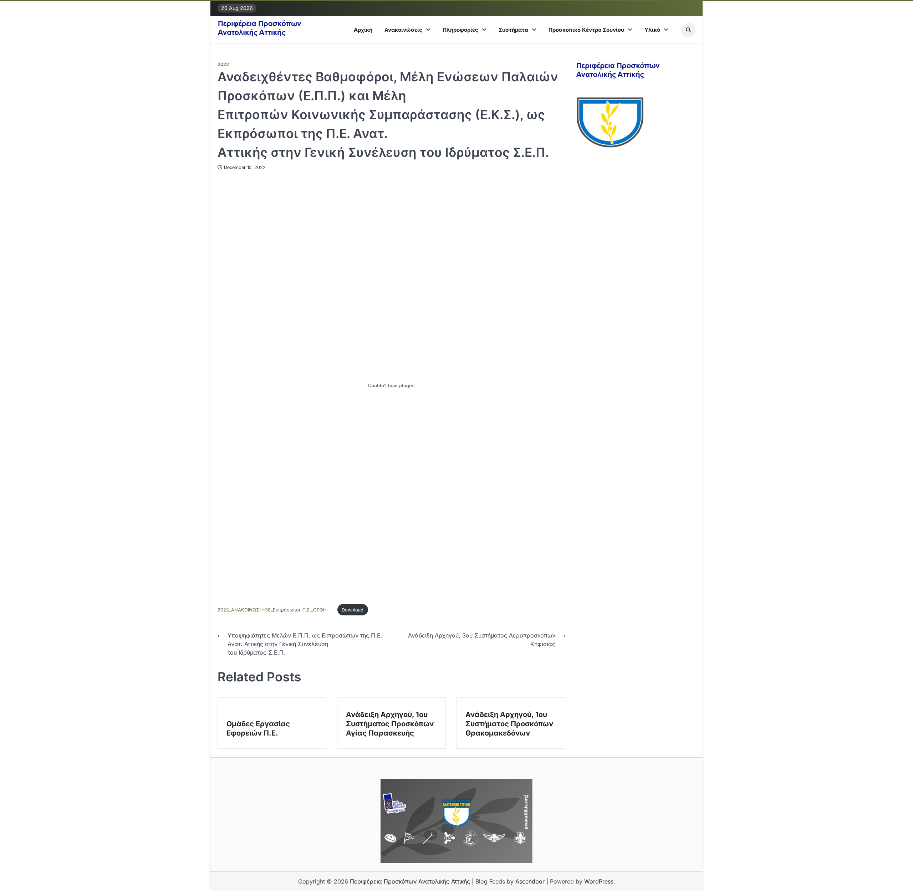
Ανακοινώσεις (403, 29)
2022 (223, 64)
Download (352, 610)
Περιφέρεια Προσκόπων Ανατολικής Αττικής (410, 881)
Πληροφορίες (460, 29)
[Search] (688, 30)
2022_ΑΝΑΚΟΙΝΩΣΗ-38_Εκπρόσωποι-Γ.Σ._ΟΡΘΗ (272, 610)
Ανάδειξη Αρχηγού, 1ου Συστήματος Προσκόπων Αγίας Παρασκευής (390, 723)
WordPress (598, 881)
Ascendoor (530, 881)
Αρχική (363, 29)
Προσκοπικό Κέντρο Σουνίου (586, 29)
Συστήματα (513, 29)
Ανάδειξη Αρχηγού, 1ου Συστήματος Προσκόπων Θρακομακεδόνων (509, 723)
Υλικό (652, 29)
